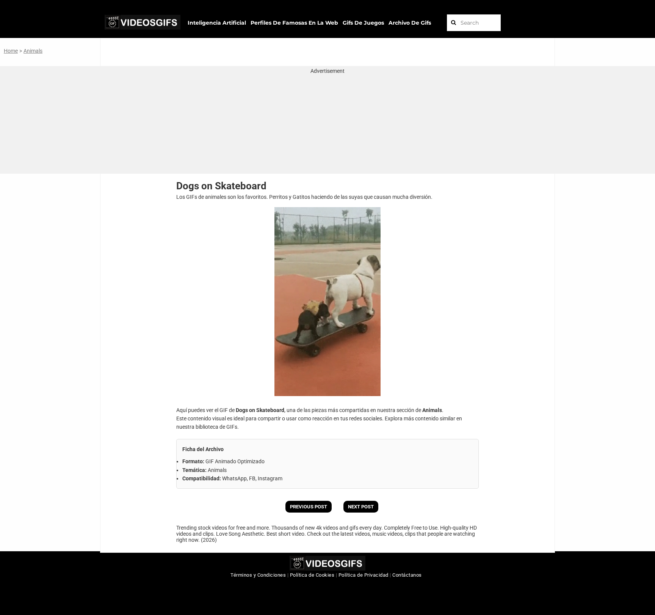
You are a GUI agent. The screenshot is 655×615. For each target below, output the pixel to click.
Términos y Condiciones (258, 575)
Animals (33, 51)
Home (11, 51)
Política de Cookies (312, 575)
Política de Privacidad (363, 575)
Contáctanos (407, 575)
